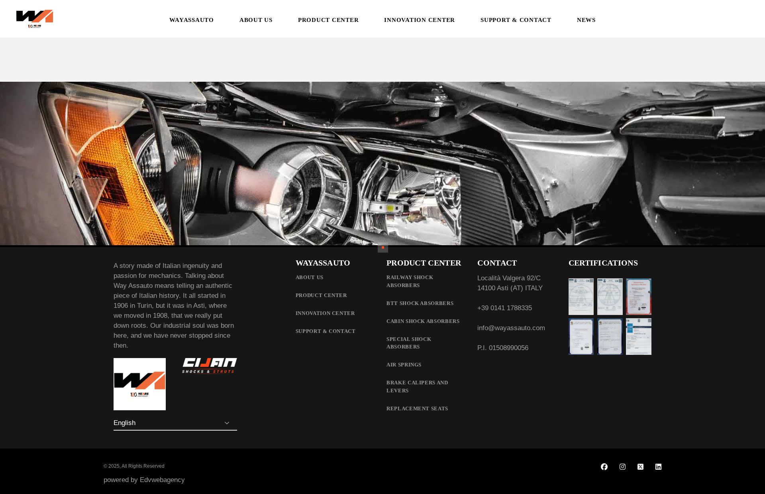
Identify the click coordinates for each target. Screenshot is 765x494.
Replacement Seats (417, 408)
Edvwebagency (162, 480)
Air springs (404, 365)
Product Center (321, 295)
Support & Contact (326, 331)
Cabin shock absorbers (423, 321)
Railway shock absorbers (409, 281)
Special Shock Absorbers (408, 343)
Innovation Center (325, 313)
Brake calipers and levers (417, 387)
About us (310, 277)
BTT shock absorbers (419, 303)
